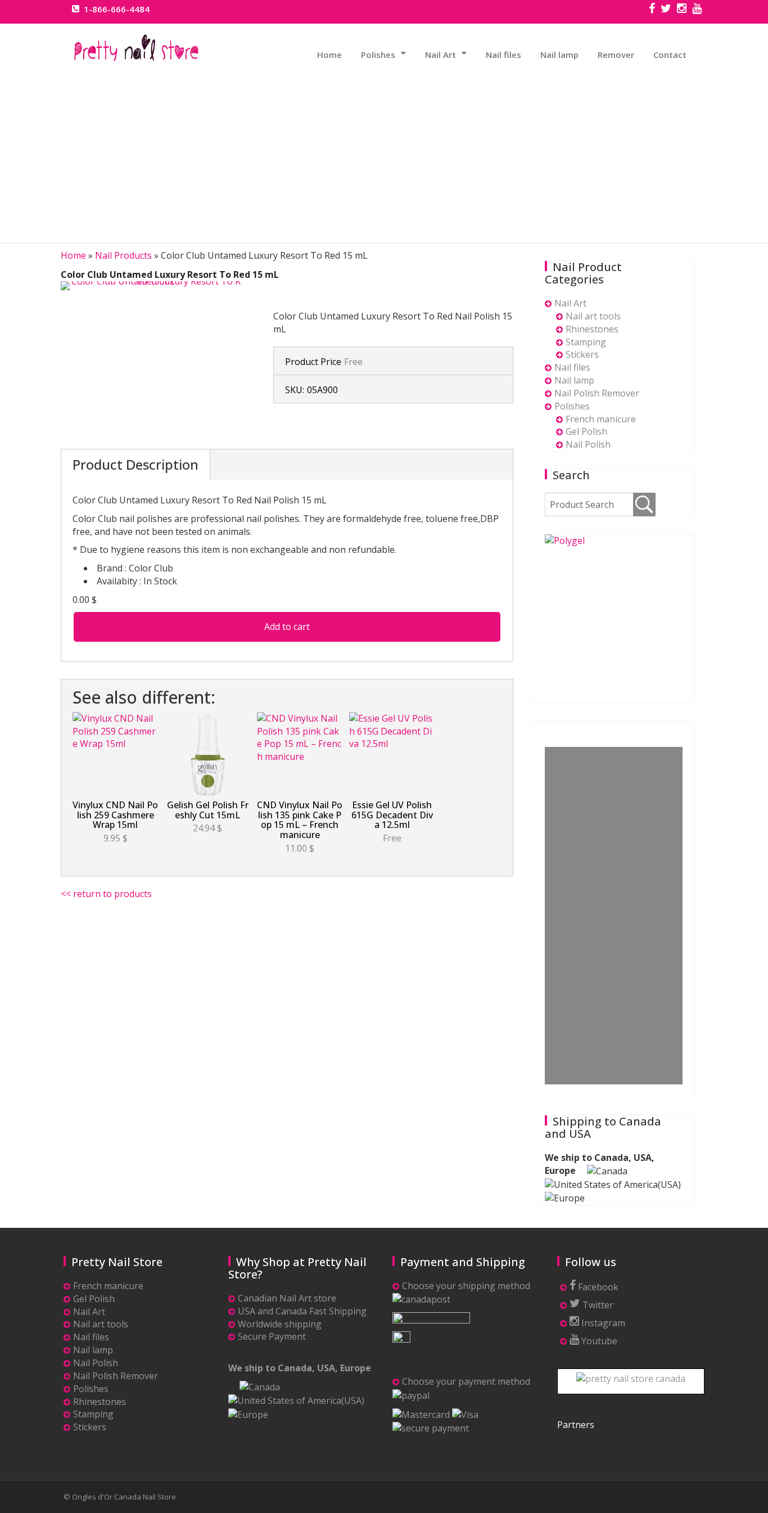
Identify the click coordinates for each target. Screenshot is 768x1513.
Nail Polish (588, 444)
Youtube (598, 1341)
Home (329, 54)
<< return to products (106, 894)
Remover (616, 54)
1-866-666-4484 (117, 9)
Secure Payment (272, 1336)
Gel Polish (586, 431)
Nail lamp (559, 54)
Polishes (378, 54)
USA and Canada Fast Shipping (302, 1311)
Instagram (602, 1323)
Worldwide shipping (280, 1324)
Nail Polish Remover (596, 393)
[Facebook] (652, 9)
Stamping (586, 342)
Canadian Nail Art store (287, 1298)
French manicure (601, 419)
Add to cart (287, 626)
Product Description (135, 464)
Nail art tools (593, 316)
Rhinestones (592, 329)
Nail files (503, 54)
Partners (575, 1425)
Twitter (596, 1305)
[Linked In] (681, 9)
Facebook (597, 1287)
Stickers (582, 354)
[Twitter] (666, 9)
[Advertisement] (384, 151)
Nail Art (440, 54)
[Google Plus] (697, 9)
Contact (669, 54)
